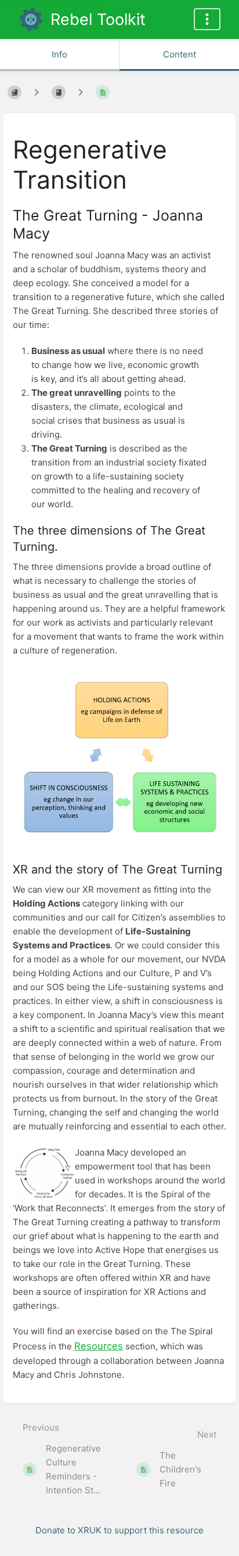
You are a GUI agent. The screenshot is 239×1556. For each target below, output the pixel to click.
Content (179, 54)
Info (59, 54)
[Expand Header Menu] (207, 19)
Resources (98, 1346)
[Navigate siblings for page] (81, 92)
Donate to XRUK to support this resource (119, 1530)
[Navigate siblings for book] (37, 92)
